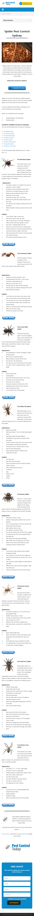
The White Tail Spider (8, 137)
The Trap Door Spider (8, 144)
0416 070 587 (27, 4)
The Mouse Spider (7, 140)
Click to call (4, 834)
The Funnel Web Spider (9, 135)
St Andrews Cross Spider (9, 146)
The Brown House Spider (9, 142)
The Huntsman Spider (8, 133)
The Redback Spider (8, 131)
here (6, 152)
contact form (24, 834)
